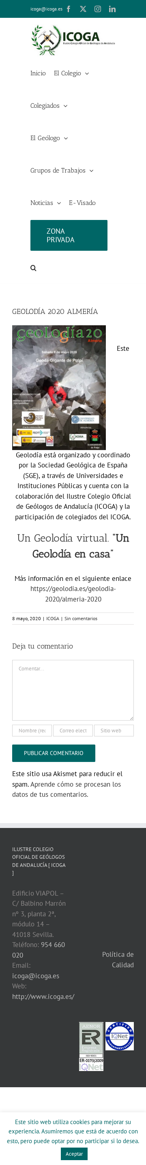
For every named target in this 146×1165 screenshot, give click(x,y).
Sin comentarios (80, 618)
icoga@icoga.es (46, 9)
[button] (33, 267)
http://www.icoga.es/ (43, 996)
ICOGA (52, 618)
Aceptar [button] (74, 1153)
